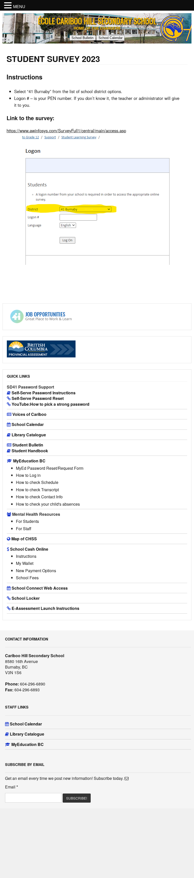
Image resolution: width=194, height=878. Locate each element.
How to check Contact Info (39, 497)
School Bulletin (82, 38)
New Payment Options (36, 570)
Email (11, 787)
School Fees (27, 578)
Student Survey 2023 (53, 59)
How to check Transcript (37, 489)
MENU (19, 6)
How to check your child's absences (48, 504)
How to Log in (28, 475)
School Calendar (111, 38)
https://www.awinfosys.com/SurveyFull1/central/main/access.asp (66, 130)
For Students (27, 521)
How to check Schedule (37, 482)
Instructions (26, 556)
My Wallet (24, 563)
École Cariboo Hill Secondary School (97, 21)
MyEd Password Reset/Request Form (49, 468)
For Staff (23, 528)
